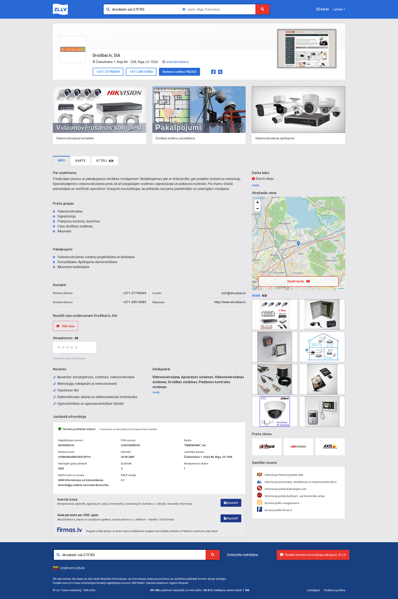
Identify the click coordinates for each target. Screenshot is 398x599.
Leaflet (340, 288)
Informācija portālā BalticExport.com (285, 489)
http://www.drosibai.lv (230, 302)
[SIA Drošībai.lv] (275, 314)
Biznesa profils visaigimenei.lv (282, 503)
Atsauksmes (65, 338)
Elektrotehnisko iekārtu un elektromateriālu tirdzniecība (97, 397)
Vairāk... (156, 392)
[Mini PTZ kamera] (275, 411)
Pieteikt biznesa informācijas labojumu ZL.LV (315, 555)
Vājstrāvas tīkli (68, 390)
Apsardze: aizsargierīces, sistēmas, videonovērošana (95, 377)
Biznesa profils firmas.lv (278, 510)
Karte (324, 9)
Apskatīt (232, 502)
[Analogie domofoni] (322, 411)
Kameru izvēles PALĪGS (179, 72)
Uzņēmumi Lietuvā (72, 568)
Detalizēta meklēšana (242, 555)
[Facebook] (213, 71)
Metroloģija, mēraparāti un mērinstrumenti (87, 384)
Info (61, 160)
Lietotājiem (313, 590)
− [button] (257, 208)
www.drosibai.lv (177, 62)
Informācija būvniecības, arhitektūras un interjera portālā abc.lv (300, 482)
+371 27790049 (108, 72)
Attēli (104, 160)
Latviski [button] (338, 9)
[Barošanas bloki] (322, 314)
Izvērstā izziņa (67, 499)
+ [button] (257, 202)
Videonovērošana (166, 377)
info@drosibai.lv (234, 293)
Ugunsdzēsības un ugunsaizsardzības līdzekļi (90, 404)
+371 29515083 (141, 72)
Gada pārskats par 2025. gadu (77, 515)
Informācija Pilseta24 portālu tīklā (283, 475)
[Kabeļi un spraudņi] (275, 379)
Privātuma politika (334, 590)
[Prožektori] (275, 347)
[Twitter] (220, 71)
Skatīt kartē (296, 281)
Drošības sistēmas (182, 382)
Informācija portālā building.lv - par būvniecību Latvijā (294, 496)
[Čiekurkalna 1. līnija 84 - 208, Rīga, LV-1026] (298, 243)
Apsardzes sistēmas (197, 377)
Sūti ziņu (68, 326)
